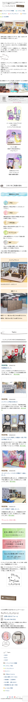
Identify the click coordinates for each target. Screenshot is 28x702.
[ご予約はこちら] (20, 6)
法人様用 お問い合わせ (10, 682)
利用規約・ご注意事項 (9, 679)
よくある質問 (5, 16)
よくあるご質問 (9, 688)
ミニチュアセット (14, 13)
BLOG (5, 657)
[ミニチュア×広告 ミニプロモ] (14, 92)
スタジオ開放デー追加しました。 (10, 509)
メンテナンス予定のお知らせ (9, 402)
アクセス (24, 13)
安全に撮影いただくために (11, 677)
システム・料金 (21, 10)
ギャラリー (4, 13)
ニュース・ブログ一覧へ (9, 520)
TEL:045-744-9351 (10, 619)
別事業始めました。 (7, 368)
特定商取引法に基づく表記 (11, 685)
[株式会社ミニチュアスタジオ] (9, 6)
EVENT (6, 660)
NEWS (6, 655)
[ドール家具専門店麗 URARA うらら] (14, 103)
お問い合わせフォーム (11, 616)
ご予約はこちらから (10, 674)
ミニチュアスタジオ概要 (8, 10)
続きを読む (17, 374)
